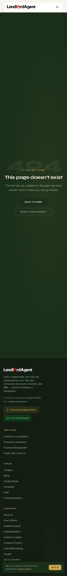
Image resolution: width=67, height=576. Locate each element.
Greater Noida (11, 481)
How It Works (10, 520)
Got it (55, 567)
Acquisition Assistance (15, 442)
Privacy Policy (24, 569)
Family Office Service (15, 453)
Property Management (15, 447)
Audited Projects (12, 526)
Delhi (6, 492)
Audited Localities (13, 537)
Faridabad (9, 486)
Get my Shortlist (12, 559)
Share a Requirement (33, 211)
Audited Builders (12, 531)
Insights (7, 554)
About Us (8, 514)
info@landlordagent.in (17, 401)
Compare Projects (13, 542)
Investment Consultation (16, 436)
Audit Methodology (13, 548)
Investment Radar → (14, 498)
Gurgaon (8, 470)
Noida (7, 475)
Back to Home (33, 202)
